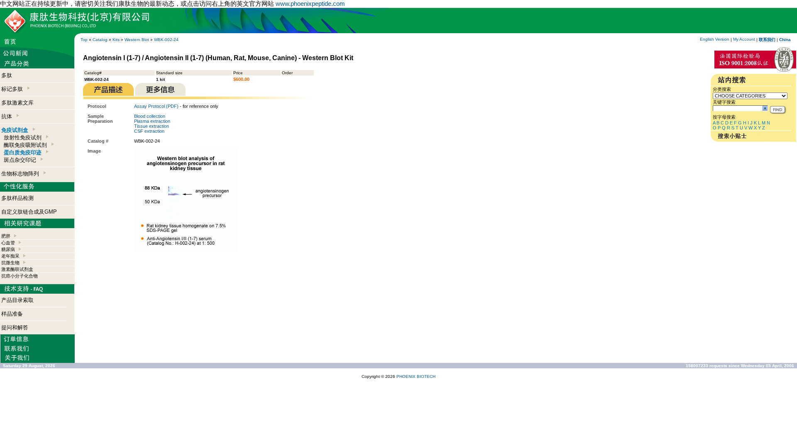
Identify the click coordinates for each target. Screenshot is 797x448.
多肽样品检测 (17, 198)
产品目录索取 (17, 300)
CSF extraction (149, 131)
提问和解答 (14, 327)
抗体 (8, 116)
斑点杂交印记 (21, 160)
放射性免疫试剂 (24, 137)
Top (84, 39)
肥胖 (5, 236)
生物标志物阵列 (21, 173)
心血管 (8, 242)
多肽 (6, 75)
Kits (116, 39)
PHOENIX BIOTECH (415, 376)
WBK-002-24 (166, 39)
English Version (714, 39)
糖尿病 (8, 249)
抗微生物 (10, 262)
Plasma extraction (152, 121)
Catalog (100, 39)
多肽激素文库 (17, 103)
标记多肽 (13, 89)
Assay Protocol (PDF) (156, 106)
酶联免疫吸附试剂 (27, 145)
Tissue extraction (151, 126)
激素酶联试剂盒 (17, 269)
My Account (744, 39)
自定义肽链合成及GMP (29, 212)
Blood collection (149, 116)
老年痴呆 (10, 255)
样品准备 (12, 314)
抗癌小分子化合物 (19, 275)
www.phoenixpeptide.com (310, 3)
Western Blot (137, 39)
